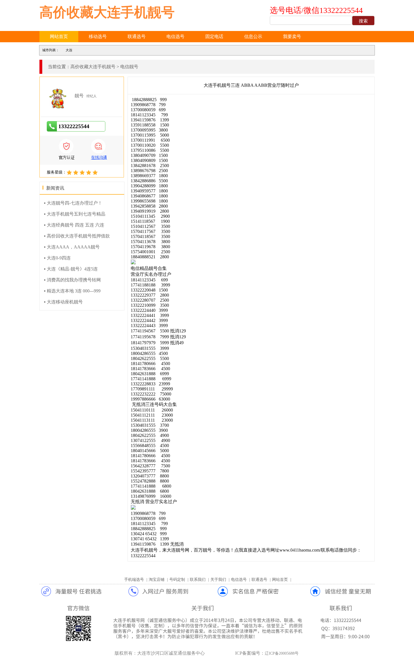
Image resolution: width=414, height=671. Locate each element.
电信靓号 (129, 66)
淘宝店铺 (156, 579)
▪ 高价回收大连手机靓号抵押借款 (77, 236)
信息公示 (253, 36)
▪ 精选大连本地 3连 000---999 (72, 290)
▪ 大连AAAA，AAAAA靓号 (72, 247)
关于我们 (218, 579)
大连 (69, 50)
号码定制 (177, 579)
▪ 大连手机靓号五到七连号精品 (74, 214)
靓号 (79, 95)
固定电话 (214, 36)
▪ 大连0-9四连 (57, 257)
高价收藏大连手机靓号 (107, 12)
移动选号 (98, 36)
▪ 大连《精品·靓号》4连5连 (71, 268)
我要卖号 (292, 36)
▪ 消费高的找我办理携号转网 (72, 279)
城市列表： (50, 50)
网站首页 (59, 36)
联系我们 (198, 579)
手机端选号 (134, 579)
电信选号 (175, 36)
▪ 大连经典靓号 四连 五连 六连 (74, 225)
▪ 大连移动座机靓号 (63, 301)
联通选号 (137, 36)
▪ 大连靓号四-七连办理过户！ (73, 203)
